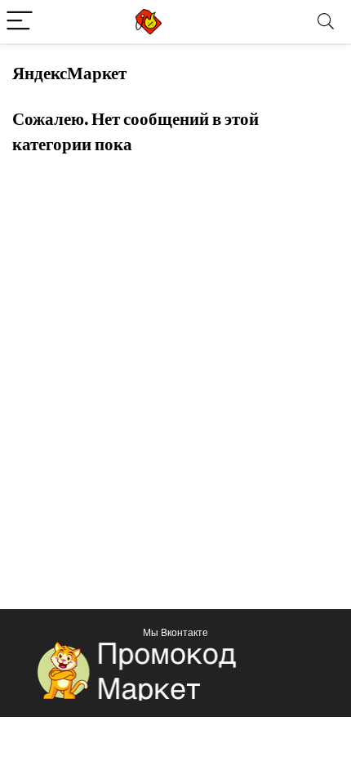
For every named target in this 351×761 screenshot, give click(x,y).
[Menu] (19, 21)
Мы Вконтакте (175, 632)
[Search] (325, 21)
